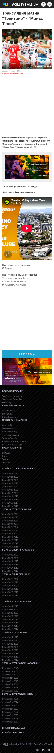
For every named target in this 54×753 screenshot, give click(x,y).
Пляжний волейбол (13, 728)
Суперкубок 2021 (10, 678)
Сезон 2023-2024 (10, 480)
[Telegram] (43, 750)
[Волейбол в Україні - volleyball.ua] (20, 4)
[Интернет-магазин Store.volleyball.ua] (27, 167)
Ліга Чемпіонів (9, 411)
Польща (6, 453)
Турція (5, 459)
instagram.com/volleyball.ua (16, 278)
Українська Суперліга (12, 396)
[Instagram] (37, 750)
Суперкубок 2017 (10, 691)
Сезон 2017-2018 (10, 500)
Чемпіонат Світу (9, 432)
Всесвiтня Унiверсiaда (12, 445)
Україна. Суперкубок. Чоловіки (20, 663)
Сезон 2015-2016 (10, 506)
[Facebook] (32, 750)
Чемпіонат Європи (10, 435)
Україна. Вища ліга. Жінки (16, 574)
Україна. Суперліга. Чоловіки (18, 468)
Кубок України (8, 403)
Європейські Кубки (13, 405)
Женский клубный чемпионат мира (18, 193)
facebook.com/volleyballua (15, 282)
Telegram (8, 268)
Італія (4, 456)
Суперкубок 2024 (10, 672)
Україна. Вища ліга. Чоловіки (18, 550)
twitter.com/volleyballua (15, 285)
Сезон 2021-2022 (10, 487)
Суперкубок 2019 (10, 685)
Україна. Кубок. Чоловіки (16, 601)
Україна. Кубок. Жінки (14, 632)
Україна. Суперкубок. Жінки (17, 694)
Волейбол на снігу (13, 732)
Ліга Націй (7, 425)
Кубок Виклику (9, 417)
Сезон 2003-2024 (10, 610)
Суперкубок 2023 (10, 675)
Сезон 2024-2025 (10, 477)
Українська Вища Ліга (12, 399)
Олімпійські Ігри (9, 429)
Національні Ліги (12, 448)
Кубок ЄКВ (7, 414)
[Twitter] (49, 750)
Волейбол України (12, 391)
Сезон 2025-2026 (10, 474)
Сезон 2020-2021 (10, 490)
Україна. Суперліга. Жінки (16, 509)
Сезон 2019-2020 (10, 493)
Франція (6, 463)
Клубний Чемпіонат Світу (12, 74)
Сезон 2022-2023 (10, 484)
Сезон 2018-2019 (10, 496)
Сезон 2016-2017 (10, 503)
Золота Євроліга (9, 438)
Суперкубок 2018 (10, 688)
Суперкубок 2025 (10, 668)
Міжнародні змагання (14, 420)
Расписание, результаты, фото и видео (20, 186)
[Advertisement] (27, 106)
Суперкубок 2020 (10, 681)
